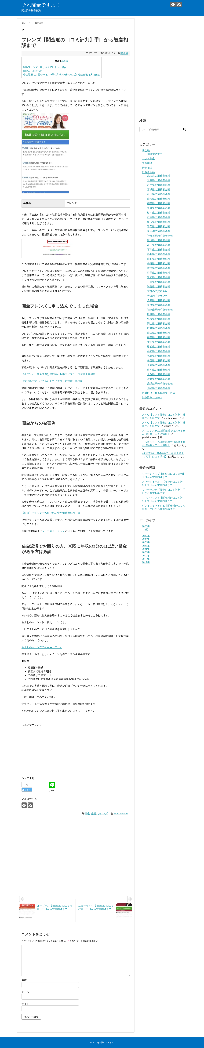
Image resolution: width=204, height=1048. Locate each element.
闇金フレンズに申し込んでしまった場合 (44, 67)
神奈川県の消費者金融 (160, 235)
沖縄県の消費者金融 (158, 388)
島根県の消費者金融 (158, 319)
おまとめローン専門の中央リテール (42, 647)
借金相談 (147, 167)
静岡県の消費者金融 (158, 272)
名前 (24, 980)
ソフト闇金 (148, 158)
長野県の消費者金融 (158, 263)
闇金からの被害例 (32, 70)
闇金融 (124, 53)
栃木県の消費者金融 (158, 212)
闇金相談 (147, 163)
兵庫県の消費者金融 (158, 300)
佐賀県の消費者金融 (158, 360)
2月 (146, 529)
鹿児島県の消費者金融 (160, 383)
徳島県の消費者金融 (158, 337)
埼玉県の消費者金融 (158, 222)
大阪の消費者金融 (157, 295)
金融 (93, 813)
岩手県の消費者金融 (158, 185)
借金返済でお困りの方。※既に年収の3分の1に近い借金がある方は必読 (61, 74)
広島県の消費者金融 (158, 328)
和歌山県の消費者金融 (160, 309)
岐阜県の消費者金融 (158, 268)
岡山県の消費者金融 (158, 323)
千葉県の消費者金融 (158, 226)
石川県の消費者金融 (158, 249)
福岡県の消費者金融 (158, 356)
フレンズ (103, 813)
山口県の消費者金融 (158, 332)
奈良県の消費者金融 (158, 305)
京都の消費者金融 (157, 291)
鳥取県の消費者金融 (158, 314)
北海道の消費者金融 (158, 175)
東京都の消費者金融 (158, 231)
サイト (25, 1003)
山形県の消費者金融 (158, 198)
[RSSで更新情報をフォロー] (179, 4)
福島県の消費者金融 (158, 203)
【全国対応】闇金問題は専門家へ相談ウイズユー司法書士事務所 (58, 374)
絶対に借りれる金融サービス (158, 393)
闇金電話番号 (154, 153)
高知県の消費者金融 (158, 351)
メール (25, 991)
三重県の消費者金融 (158, 282)
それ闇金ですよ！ (41, 4)
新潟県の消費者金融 (158, 240)
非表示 (64, 61)
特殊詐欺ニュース (152, 397)
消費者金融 (148, 172)
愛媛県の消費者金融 (158, 346)
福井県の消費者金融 (158, 254)
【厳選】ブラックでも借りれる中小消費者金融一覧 (51, 512)
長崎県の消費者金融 (158, 365)
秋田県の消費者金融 (158, 194)
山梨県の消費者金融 (158, 258)
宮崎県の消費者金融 (158, 379)
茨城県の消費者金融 (158, 208)
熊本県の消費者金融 (158, 369)
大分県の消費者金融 (158, 374)
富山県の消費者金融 (158, 245)
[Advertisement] (48, 749)
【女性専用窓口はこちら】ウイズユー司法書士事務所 (52, 381)
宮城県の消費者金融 (158, 189)
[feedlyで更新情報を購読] (173, 4)
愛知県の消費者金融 (158, 277)
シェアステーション (53, 531)
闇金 (87, 813)
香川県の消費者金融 (158, 342)
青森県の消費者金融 (158, 180)
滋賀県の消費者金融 (158, 286)
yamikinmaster (120, 813)
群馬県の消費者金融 (158, 217)
